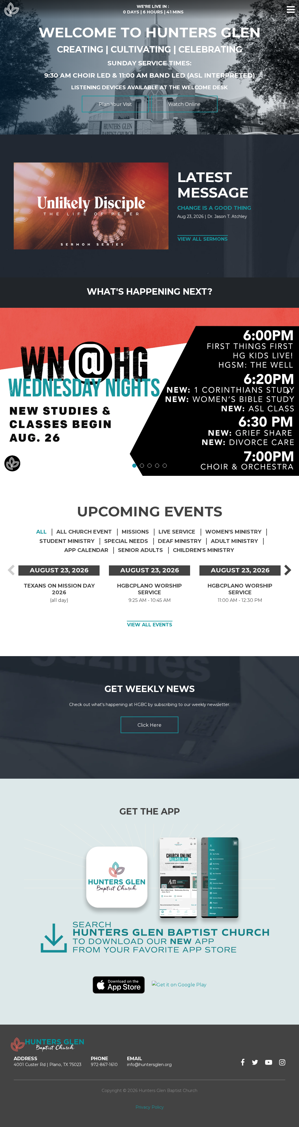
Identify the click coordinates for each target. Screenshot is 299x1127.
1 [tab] (134, 466)
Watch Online (184, 104)
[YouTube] (268, 1062)
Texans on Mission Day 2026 (59, 589)
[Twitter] (255, 1062)
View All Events (149, 625)
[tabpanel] (149, 392)
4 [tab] (157, 466)
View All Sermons (203, 239)
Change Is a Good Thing (214, 208)
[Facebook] (243, 1062)
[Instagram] (282, 1062)
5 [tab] (165, 466)
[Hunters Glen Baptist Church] (11, 9)
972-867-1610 (104, 1064)
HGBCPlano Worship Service (149, 589)
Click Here (149, 725)
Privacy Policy (149, 1107)
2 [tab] (142, 466)
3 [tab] (149, 466)
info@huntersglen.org (149, 1064)
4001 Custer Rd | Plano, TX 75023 (47, 1064)
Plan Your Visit (115, 104)
